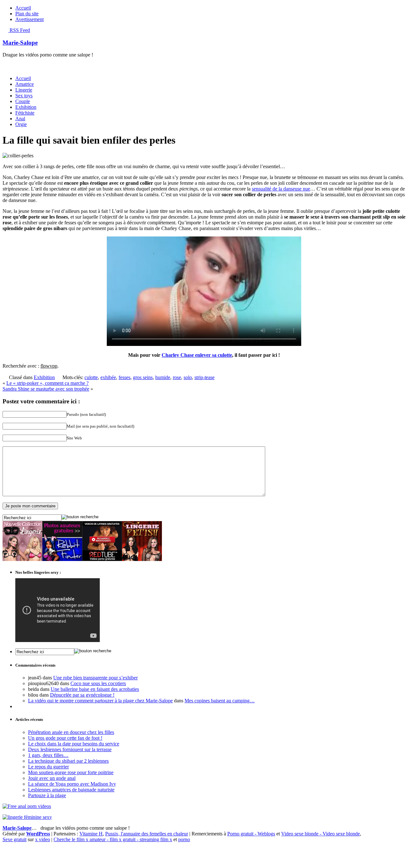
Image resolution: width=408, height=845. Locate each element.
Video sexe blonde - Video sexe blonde (320, 833)
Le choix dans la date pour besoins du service (73, 743)
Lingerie (23, 90)
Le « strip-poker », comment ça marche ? (47, 383)
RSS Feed (19, 30)
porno (184, 839)
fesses (124, 377)
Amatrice (24, 84)
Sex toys (24, 95)
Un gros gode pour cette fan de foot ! (65, 738)
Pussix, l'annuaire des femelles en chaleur (146, 833)
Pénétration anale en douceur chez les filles (71, 732)
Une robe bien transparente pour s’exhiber (95, 677)
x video (42, 839)
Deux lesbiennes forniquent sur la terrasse (70, 749)
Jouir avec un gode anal (52, 778)
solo (188, 377)
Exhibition (25, 107)
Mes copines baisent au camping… (220, 700)
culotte (91, 377)
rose (177, 377)
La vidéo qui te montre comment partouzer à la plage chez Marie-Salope (100, 700)
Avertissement (29, 19)
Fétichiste (24, 113)
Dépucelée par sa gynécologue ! (82, 695)
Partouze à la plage (47, 795)
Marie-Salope (20, 42)
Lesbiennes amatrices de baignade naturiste (71, 789)
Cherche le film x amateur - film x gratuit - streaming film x (113, 839)
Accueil (23, 8)
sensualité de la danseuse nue (281, 188)
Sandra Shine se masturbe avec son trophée (46, 389)
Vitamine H (91, 833)
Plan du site (27, 13)
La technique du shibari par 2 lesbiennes (68, 761)
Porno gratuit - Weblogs (251, 833)
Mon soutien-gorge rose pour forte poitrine (70, 772)
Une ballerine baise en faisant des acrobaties (95, 689)
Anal (20, 118)
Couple (22, 101)
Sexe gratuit (14, 839)
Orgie (21, 124)
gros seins (143, 377)
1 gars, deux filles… (48, 755)
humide (162, 377)
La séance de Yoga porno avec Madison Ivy (72, 784)
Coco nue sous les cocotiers (98, 683)
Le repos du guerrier (48, 766)
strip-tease (204, 377)
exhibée (108, 377)
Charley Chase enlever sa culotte (197, 355)
